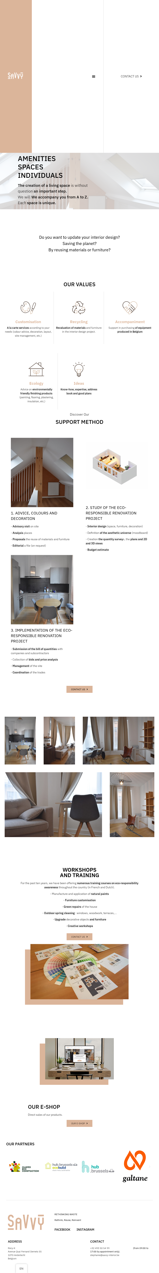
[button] (93, 76)
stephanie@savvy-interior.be (104, 1255)
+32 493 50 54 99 (99, 1248)
